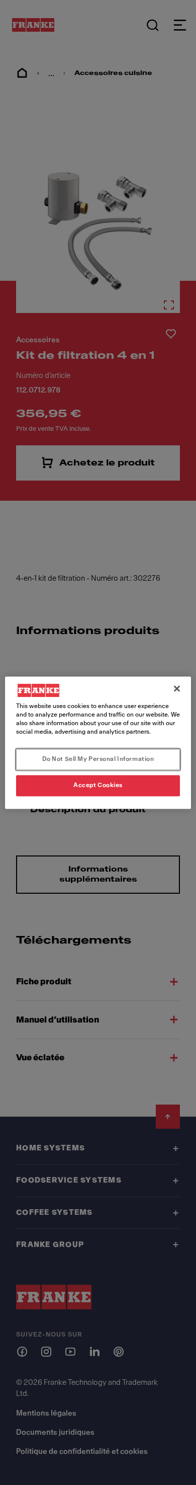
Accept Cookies (98, 785)
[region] (98, 742)
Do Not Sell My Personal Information (98, 759)
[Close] (177, 688)
